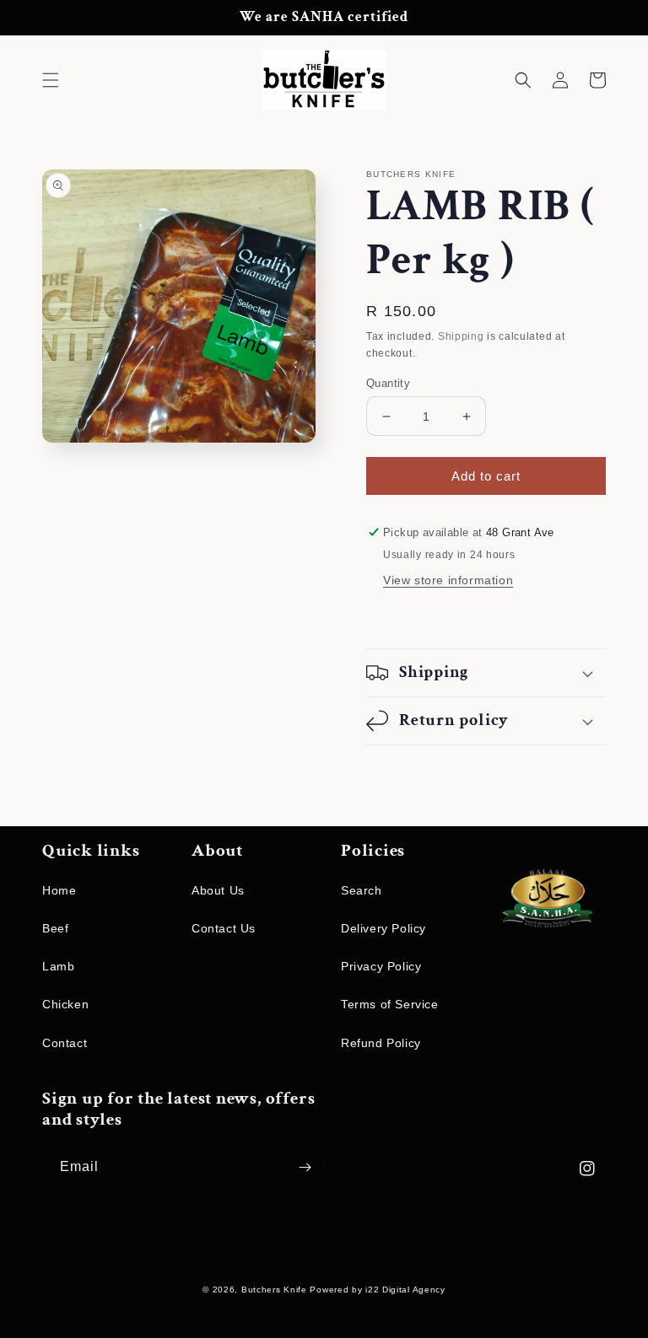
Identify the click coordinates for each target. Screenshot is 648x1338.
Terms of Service (390, 1004)
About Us (218, 890)
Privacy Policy (381, 966)
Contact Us (224, 928)
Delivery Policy (383, 928)
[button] (50, 80)
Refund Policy (381, 1043)
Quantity (388, 383)
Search (361, 890)
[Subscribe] (304, 1167)
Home (59, 890)
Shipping (461, 336)
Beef (55, 928)
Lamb (58, 966)
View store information (448, 580)
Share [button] (403, 616)
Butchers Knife (274, 1289)
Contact (64, 1043)
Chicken (65, 1004)
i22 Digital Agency (405, 1289)
